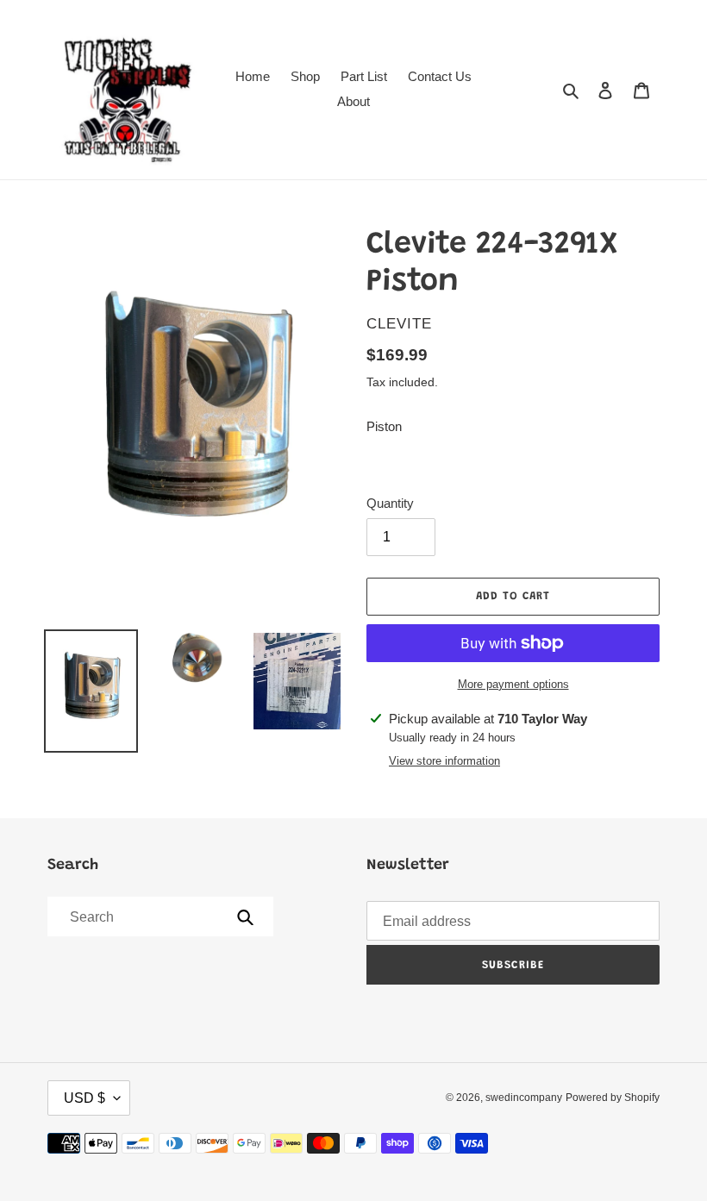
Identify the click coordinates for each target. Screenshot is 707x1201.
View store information (444, 760)
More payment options (513, 684)
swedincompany (523, 1098)
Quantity (390, 503)
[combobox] (159, 916)
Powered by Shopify (613, 1098)
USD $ (84, 1098)
